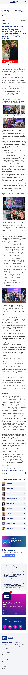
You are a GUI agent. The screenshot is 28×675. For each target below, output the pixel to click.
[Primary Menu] (25, 1)
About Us (4, 646)
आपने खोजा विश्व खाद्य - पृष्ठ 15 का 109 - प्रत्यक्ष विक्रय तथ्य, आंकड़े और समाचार (13, 576)
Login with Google (10, 555)
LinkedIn (23, 473)
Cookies (3, 650)
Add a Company (5, 644)
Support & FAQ (5, 648)
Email (11, 476)
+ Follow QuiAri (6, 23)
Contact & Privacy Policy (6, 653)
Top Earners (18, 646)
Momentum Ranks (19, 644)
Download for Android (11, 613)
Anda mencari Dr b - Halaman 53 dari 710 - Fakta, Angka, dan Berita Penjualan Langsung (13, 584)
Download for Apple (10, 610)
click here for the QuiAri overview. (14, 470)
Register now (16, 545)
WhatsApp (4, 476)
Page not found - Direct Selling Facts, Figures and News (13, 573)
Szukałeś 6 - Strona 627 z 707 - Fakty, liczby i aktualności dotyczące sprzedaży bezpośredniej (12, 580)
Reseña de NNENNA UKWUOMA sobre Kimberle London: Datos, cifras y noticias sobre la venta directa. (12, 568)
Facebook (16, 473)
